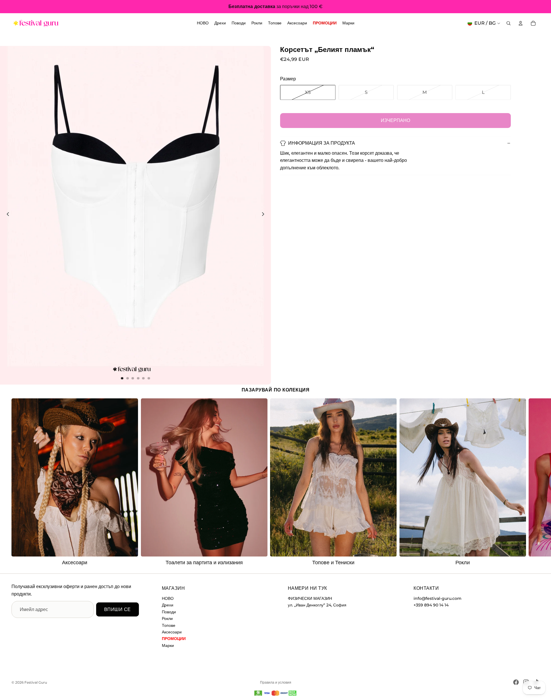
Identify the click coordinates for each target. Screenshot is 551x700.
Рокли (167, 618)
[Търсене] (508, 23)
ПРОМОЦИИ (174, 638)
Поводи (169, 611)
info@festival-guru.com (437, 598)
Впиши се (117, 609)
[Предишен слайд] (6, 215)
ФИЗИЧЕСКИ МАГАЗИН (310, 598)
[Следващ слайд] (264, 215)
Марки (168, 645)
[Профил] (520, 23)
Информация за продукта (321, 143)
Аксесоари (172, 632)
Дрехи (167, 605)
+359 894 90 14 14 (431, 605)
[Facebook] (516, 682)
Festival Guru (35, 682)
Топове (168, 625)
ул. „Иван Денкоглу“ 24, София (317, 605)
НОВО (168, 598)
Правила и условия (275, 682)
